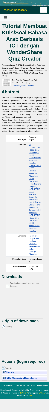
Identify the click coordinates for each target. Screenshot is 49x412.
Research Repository (14, 9)
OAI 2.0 (42, 393)
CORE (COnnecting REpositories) (20, 378)
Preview (31, 85)
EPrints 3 (23, 393)
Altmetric (9, 372)
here (30, 395)
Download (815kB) (19, 85)
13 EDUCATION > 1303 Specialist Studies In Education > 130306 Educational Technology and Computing (35, 176)
